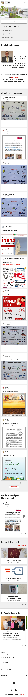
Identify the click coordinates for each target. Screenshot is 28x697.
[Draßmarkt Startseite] (2, 2)
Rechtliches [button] (4, 675)
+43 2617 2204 (6, 660)
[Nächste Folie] (24, 516)
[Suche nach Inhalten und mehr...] (24, 22)
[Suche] (18, 3)
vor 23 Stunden (9, 631)
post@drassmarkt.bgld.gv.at (9, 657)
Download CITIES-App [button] (6, 670)
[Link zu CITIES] (14, 683)
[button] (7, 56)
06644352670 (15, 77)
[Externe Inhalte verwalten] (16, 690)
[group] (14, 516)
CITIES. (22, 694)
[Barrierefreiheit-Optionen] (12, 690)
